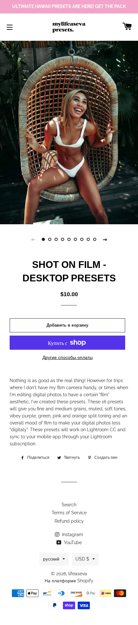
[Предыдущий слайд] (33, 239)
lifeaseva (77, 573)
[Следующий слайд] (105, 239)
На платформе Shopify (69, 580)
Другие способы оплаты (67, 357)
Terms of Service (69, 512)
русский (51, 558)
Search (69, 504)
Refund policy (69, 521)
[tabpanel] (69, 131)
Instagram (72, 534)
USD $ (82, 558)
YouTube (72, 542)
